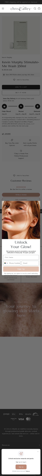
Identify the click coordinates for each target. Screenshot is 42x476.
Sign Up (21, 269)
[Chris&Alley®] (21, 8)
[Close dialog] (37, 203)
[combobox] (5, 263)
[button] (34, 8)
